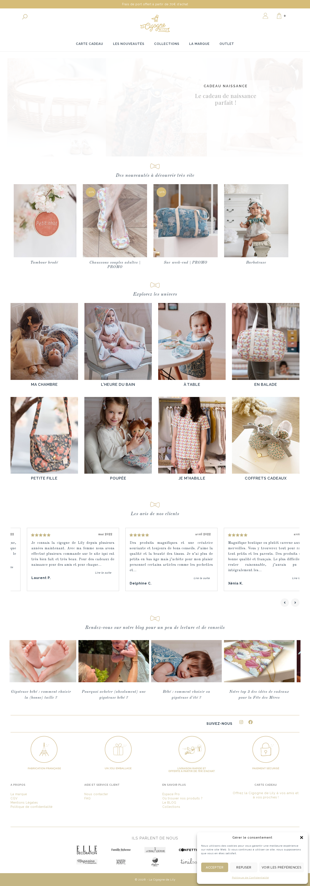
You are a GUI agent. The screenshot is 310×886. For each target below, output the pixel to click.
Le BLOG (169, 802)
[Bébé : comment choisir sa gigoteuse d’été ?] (55, 661)
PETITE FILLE (44, 478)
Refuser (243, 867)
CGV (14, 798)
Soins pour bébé (270, 262)
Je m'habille (192, 478)
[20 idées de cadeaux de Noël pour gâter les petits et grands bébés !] (201, 661)
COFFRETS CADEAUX (266, 478)
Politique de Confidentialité (250, 877)
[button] (301, 837)
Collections (171, 806)
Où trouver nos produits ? (182, 798)
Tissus (200, 262)
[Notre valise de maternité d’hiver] (274, 661)
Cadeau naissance (226, 85)
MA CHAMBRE (44, 384)
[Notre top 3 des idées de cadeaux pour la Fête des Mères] (128, 661)
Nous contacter (96, 794)
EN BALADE (265, 384)
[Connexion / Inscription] (265, 16)
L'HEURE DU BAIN (118, 384)
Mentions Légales (24, 802)
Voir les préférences (281, 867)
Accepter (214, 867)
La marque (19, 794)
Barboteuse (129, 262)
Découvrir (225, 126)
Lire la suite (86, 572)
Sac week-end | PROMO (58, 262)
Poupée (118, 478)
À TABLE (192, 384)
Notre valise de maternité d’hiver (274, 692)
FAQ (87, 798)
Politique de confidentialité (32, 806)
